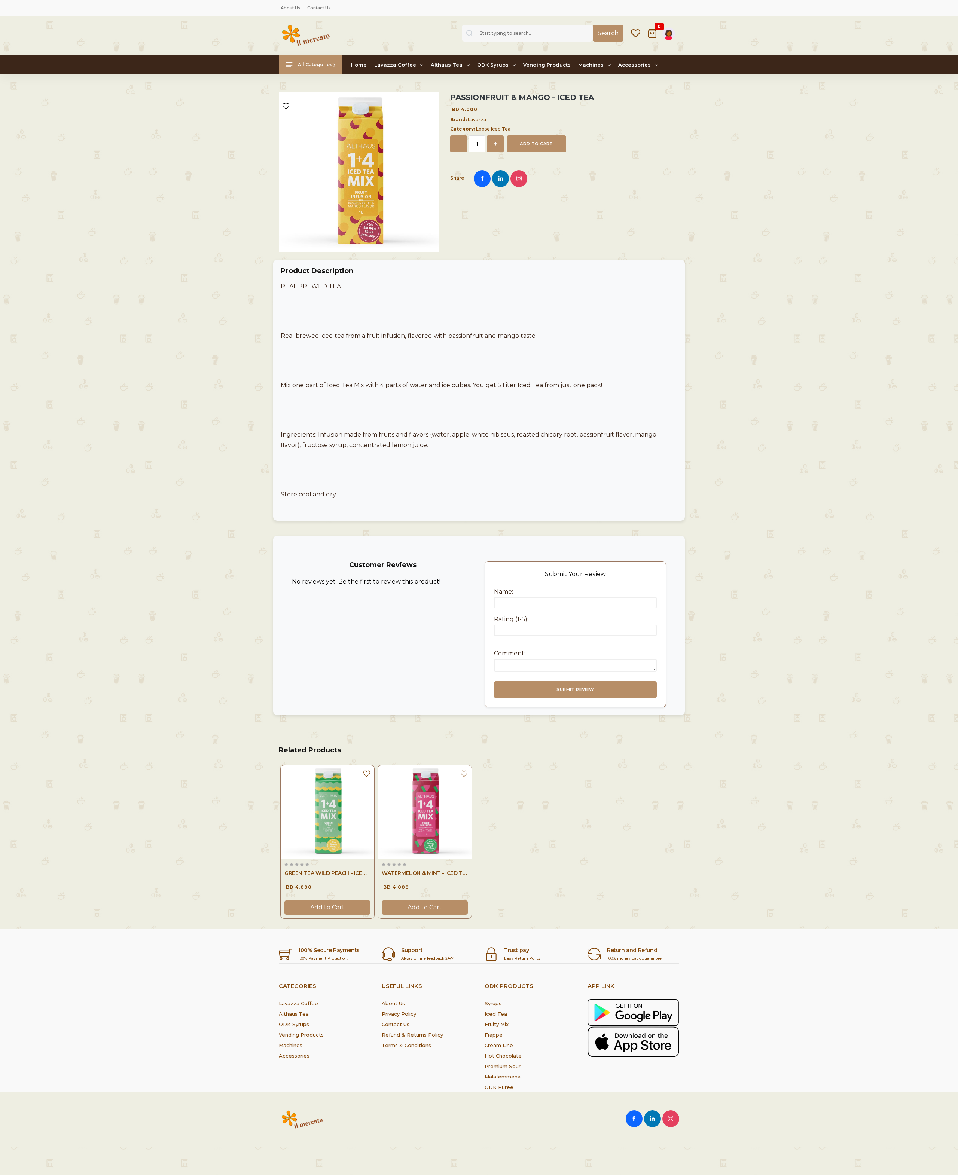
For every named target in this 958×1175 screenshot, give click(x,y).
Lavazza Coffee (396, 65)
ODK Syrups (493, 65)
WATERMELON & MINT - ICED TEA (425, 873)
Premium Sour (503, 1066)
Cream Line (499, 1045)
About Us (290, 7)
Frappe (494, 1035)
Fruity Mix (497, 1024)
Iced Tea (496, 1014)
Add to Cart (327, 907)
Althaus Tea (447, 65)
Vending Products (547, 65)
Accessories (635, 65)
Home (359, 65)
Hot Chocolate (503, 1056)
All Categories (314, 64)
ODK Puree (499, 1087)
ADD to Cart (536, 143)
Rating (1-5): (511, 619)
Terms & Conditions (406, 1045)
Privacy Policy (399, 1014)
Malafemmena (503, 1077)
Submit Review (575, 689)
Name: (503, 591)
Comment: (509, 653)
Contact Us (319, 7)
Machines (591, 65)
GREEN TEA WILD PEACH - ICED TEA (327, 873)
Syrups (493, 1003)
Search (608, 33)
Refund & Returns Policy (412, 1035)
